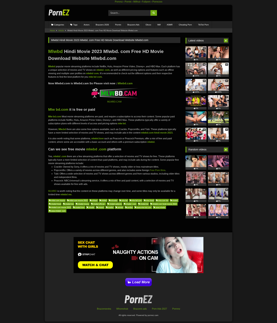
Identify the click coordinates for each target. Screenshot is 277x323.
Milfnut (136, 1)
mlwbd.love (79, 207)
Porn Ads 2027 (159, 309)
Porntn (128, 1)
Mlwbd (55, 51)
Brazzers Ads (133, 25)
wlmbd (120, 207)
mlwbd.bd (144, 204)
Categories (59, 25)
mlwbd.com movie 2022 (61, 207)
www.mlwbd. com (58, 211)
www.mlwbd (160, 207)
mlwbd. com (131, 204)
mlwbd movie (83, 204)
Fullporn (146, 1)
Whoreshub (122, 309)
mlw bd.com (137, 200)
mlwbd (175, 200)
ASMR (170, 25)
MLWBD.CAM (114, 101)
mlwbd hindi (56, 204)
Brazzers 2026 (102, 25)
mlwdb (91, 207)
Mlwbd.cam (125, 83)
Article (61, 30)
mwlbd (110, 207)
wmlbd (129, 207)
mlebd (103, 200)
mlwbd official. (99, 204)
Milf (159, 25)
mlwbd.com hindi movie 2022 (164, 204)
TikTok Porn (203, 25)
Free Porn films (157, 170)
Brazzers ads (140, 309)
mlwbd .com (96, 149)
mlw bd (124, 200)
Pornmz (119, 1)
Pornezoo (157, 1)
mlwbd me (69, 204)
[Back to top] (268, 314)
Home (52, 30)
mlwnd (101, 207)
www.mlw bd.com (144, 207)
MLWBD (52, 191)
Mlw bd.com (58, 109)
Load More (141, 282)
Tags (75, 25)
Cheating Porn (185, 25)
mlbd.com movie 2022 (78, 200)
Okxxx (148, 25)
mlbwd (94, 200)
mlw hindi (150, 200)
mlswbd (114, 200)
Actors (86, 25)
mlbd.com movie (58, 200)
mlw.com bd (163, 200)
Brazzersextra (104, 309)
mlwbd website (115, 204)
